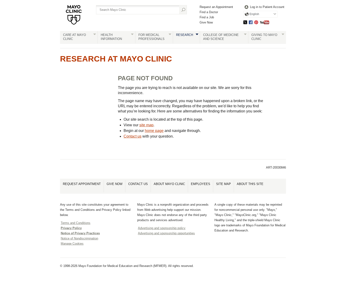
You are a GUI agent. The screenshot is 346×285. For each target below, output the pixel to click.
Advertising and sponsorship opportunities (166, 233)
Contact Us (138, 184)
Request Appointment (82, 184)
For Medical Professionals (151, 37)
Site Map (223, 184)
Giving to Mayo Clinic (264, 37)
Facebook (251, 22)
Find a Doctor (209, 12)
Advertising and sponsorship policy (161, 228)
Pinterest (256, 22)
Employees (200, 184)
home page (154, 131)
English (254, 14)
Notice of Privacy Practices (80, 233)
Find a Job (207, 17)
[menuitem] (263, 7)
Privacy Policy (71, 228)
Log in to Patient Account (267, 7)
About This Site (250, 184)
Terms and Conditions (75, 223)
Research (184, 35)
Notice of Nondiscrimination (79, 238)
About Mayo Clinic (169, 184)
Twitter (245, 22)
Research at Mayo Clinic (116, 58)
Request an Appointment (216, 7)
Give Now (206, 22)
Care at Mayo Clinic (74, 37)
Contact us (132, 136)
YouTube (264, 22)
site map (146, 125)
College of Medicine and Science (221, 37)
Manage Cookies (72, 243)
